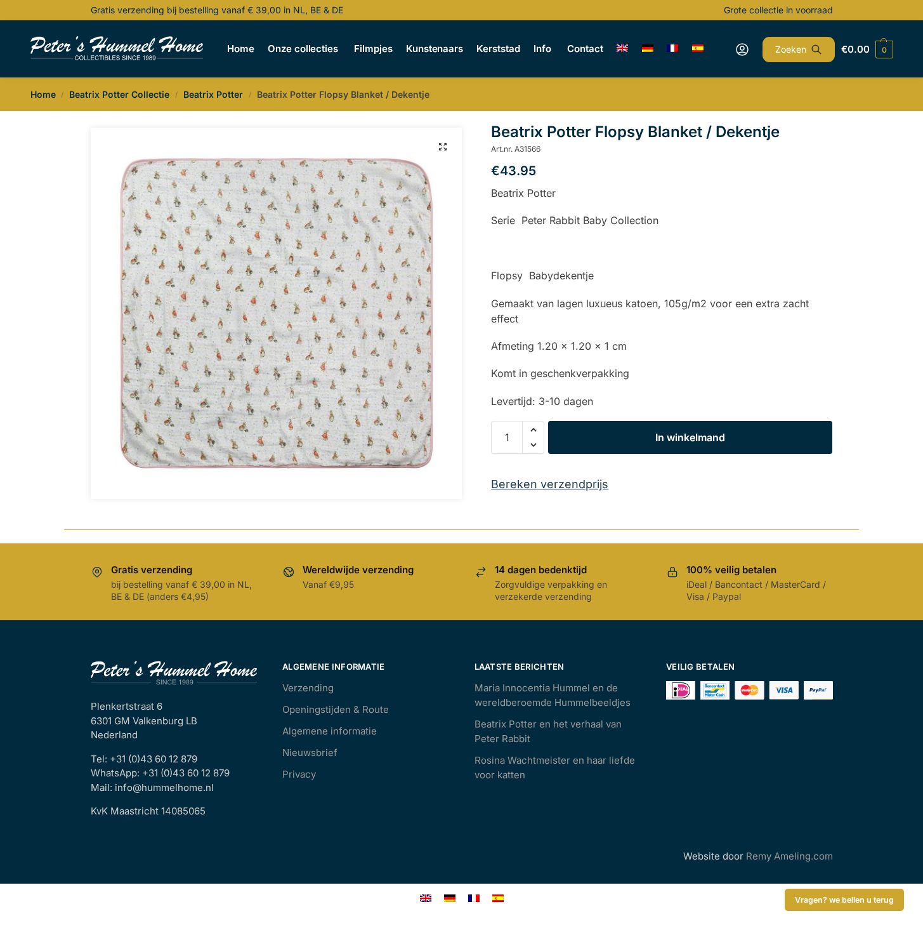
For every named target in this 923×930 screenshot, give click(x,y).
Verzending (308, 688)
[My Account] (742, 49)
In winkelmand (690, 437)
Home (43, 94)
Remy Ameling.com (789, 856)
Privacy (299, 774)
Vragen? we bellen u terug (844, 900)
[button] (443, 146)
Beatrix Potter (213, 94)
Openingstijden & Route (335, 709)
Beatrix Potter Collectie (119, 94)
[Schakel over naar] (623, 48)
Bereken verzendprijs (549, 484)
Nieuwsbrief (309, 753)
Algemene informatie (329, 731)
